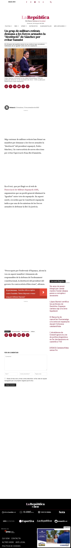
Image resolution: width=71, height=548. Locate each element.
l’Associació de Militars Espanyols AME (21, 190)
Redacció (12, 107)
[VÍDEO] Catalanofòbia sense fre (59, 349)
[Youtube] (38, 507)
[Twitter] (39, 2)
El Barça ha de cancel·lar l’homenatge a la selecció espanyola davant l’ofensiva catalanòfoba (59, 322)
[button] (51, 2)
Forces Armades (16, 331)
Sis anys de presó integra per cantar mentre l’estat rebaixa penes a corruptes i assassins (59, 291)
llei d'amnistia (25, 331)
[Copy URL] (23, 86)
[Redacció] (6, 107)
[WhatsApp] (43, 2)
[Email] (27, 86)
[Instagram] (30, 2)
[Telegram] (35, 2)
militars (33, 331)
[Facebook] (26, 2)
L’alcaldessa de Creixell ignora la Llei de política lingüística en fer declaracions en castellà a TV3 (59, 337)
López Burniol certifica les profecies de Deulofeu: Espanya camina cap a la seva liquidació (59, 306)
